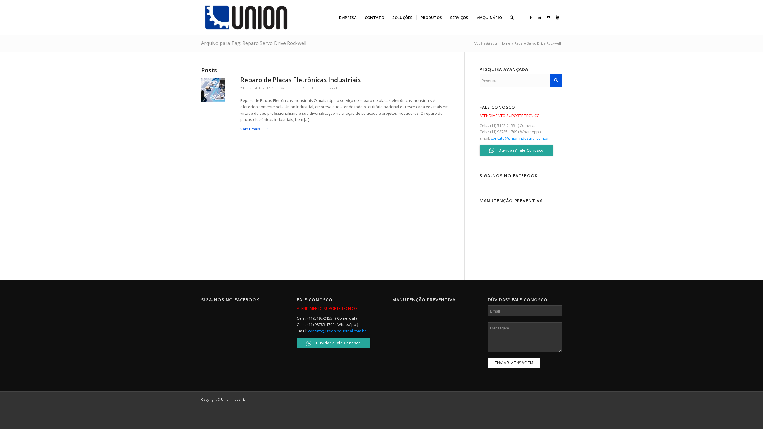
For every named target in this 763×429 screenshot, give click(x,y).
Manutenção (290, 88)
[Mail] (548, 17)
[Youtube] (557, 17)
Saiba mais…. (252, 129)
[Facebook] (530, 17)
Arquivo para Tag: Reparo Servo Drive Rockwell (253, 43)
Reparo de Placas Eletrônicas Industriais (300, 80)
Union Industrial (324, 88)
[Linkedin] (539, 17)
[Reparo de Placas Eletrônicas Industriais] (213, 90)
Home (505, 43)
